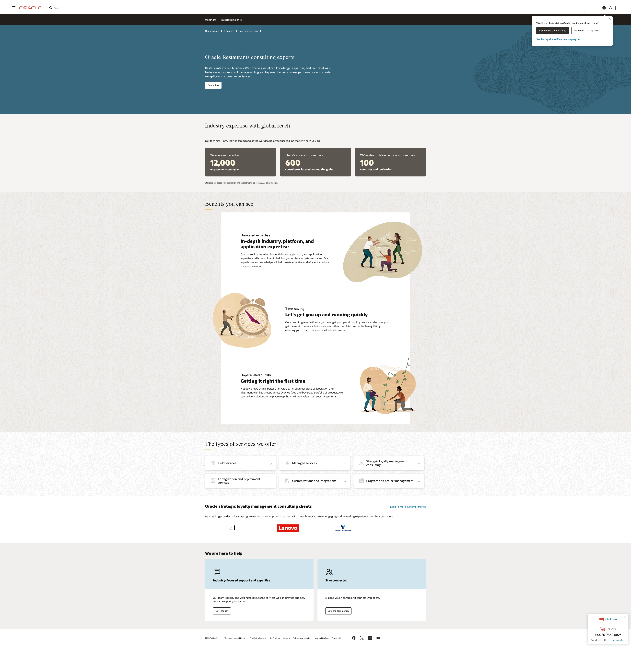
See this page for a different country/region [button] (558, 39)
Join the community (338, 610)
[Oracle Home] (30, 8)
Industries (229, 31)
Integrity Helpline (321, 638)
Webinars (210, 19)
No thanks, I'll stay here (586, 30)
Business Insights (231, 19)
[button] (14, 8)
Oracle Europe (212, 31)
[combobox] (315, 8)
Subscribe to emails (301, 638)
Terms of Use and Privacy (235, 638)
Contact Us (336, 638)
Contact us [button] (213, 85)
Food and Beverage (248, 31)
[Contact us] (617, 8)
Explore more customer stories (408, 506)
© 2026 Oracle (211, 638)
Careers (286, 638)
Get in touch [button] (222, 610)
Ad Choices (275, 638)
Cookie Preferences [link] (258, 638)
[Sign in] (611, 8)
